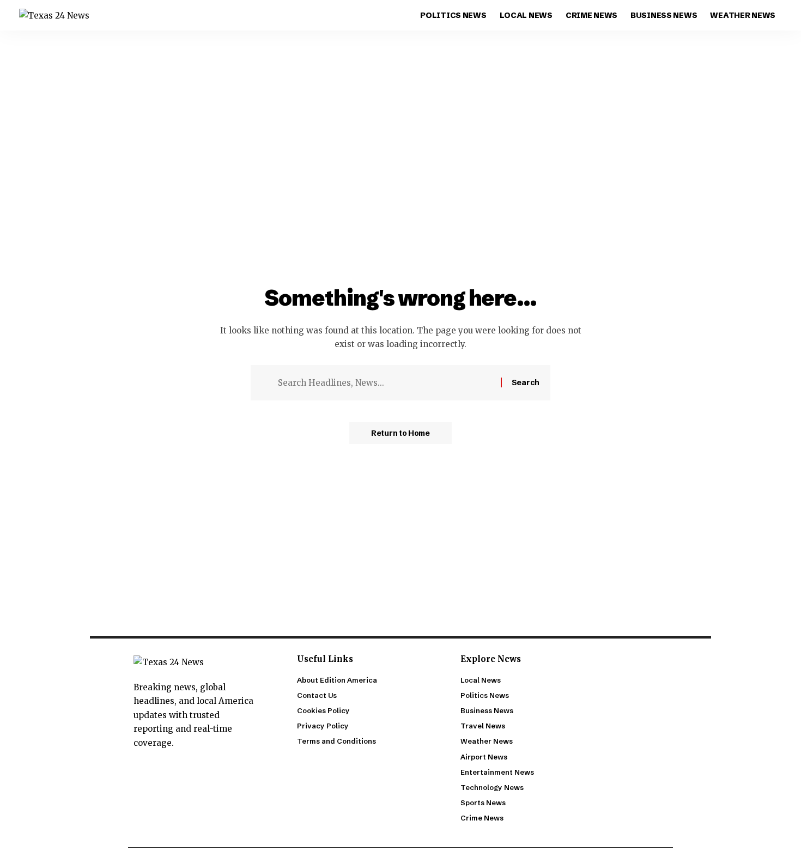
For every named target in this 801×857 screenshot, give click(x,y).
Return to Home (400, 433)
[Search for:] (385, 383)
